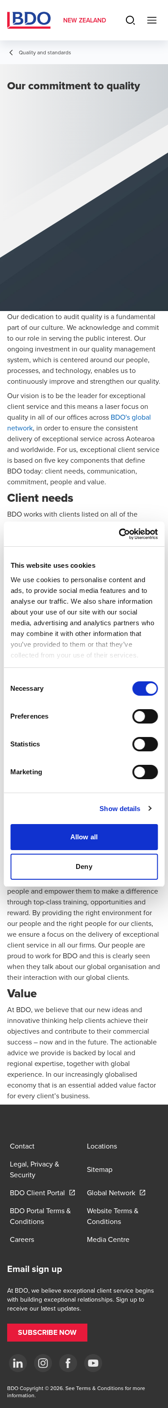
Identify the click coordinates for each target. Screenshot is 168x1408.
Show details (119, 808)
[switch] (145, 716)
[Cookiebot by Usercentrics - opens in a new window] (120, 534)
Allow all (84, 837)
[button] (47, 1333)
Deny (84, 866)
